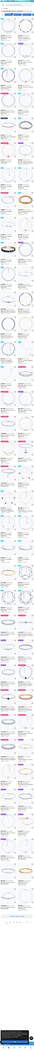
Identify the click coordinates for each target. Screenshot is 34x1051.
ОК (15, 1042)
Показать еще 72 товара (17, 916)
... (23, 922)
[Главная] (2, 8)
